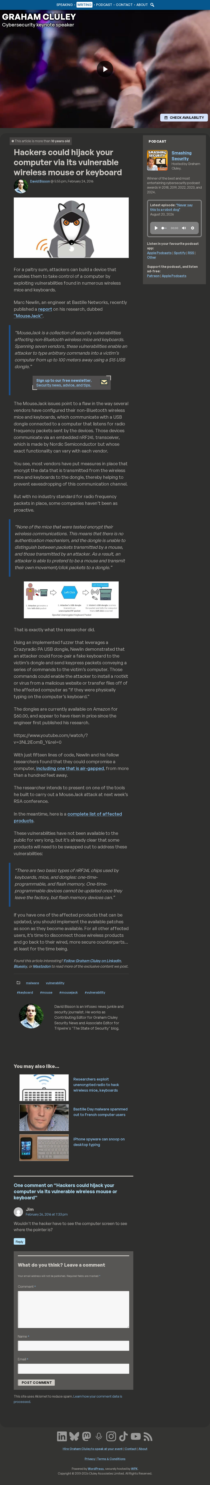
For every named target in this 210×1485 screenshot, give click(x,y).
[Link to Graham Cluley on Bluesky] (74, 1436)
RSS (191, 253)
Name (23, 1336)
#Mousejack (68, 992)
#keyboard (25, 992)
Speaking (64, 5)
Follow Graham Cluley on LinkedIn (92, 960)
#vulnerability (95, 992)
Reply (19, 1241)
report (45, 309)
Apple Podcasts (159, 253)
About (142, 5)
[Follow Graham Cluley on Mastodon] (86, 1436)
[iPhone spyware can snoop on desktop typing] (44, 1147)
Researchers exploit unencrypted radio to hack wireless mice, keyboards (96, 1084)
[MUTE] (184, 228)
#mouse (46, 992)
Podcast (104, 5)
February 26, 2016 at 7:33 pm (47, 1214)
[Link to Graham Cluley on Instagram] (111, 1436)
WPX (134, 1468)
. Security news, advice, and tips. (64, 382)
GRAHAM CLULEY (39, 16)
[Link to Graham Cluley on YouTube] (136, 1436)
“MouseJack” (28, 316)
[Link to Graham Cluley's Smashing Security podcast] (99, 1436)
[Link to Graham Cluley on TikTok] (123, 1436)
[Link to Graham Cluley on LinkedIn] (62, 1436)
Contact (124, 5)
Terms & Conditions (111, 1459)
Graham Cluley (18, 5)
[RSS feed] (148, 1436)
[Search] (152, 5)
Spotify (180, 253)
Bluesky (20, 966)
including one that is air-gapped (70, 768)
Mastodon (41, 966)
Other (151, 257)
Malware (32, 983)
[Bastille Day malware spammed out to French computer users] (44, 1117)
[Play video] (105, 69)
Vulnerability (55, 983)
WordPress (96, 1468)
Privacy (90, 1459)
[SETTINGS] (192, 228)
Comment (27, 1286)
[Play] (156, 228)
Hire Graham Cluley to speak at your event (93, 1449)
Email (23, 1359)
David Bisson (40, 181)
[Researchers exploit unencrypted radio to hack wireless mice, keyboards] (44, 1087)
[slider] (164, 228)
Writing (84, 5)
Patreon (153, 276)
